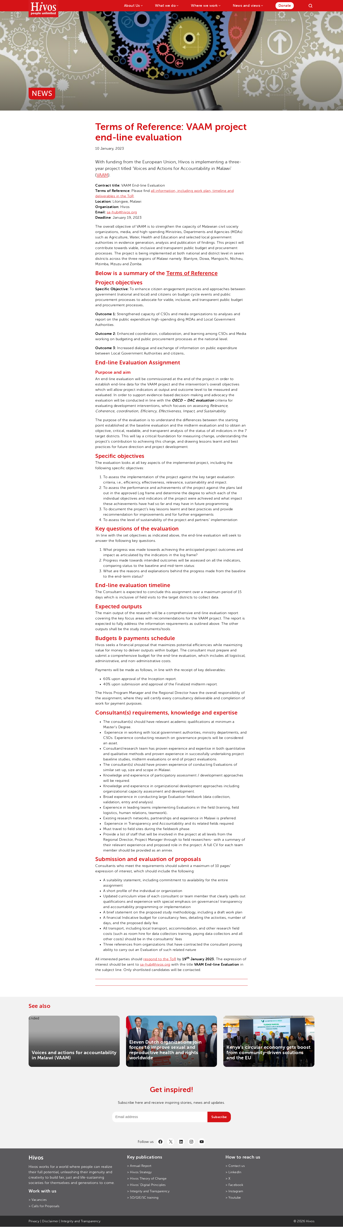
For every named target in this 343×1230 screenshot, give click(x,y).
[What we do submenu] (177, 5)
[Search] (310, 6)
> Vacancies (38, 1200)
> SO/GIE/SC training (142, 1197)
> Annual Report (139, 1166)
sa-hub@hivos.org (122, 212)
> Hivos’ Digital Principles (146, 1185)
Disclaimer (50, 1221)
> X (227, 1178)
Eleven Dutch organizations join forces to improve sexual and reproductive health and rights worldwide (165, 1049)
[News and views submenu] (262, 5)
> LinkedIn (233, 1172)
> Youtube (233, 1197)
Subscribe (219, 1117)
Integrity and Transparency (81, 1221)
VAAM (102, 175)
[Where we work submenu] (219, 5)
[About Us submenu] (141, 5)
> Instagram (234, 1191)
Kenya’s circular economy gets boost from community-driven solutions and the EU (268, 1052)
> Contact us (235, 1166)
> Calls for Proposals (44, 1206)
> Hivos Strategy (139, 1172)
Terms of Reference (192, 273)
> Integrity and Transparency (148, 1191)
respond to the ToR (159, 959)
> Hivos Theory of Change (147, 1178)
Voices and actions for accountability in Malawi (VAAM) (74, 1055)
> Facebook (234, 1185)
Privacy (34, 1221)
